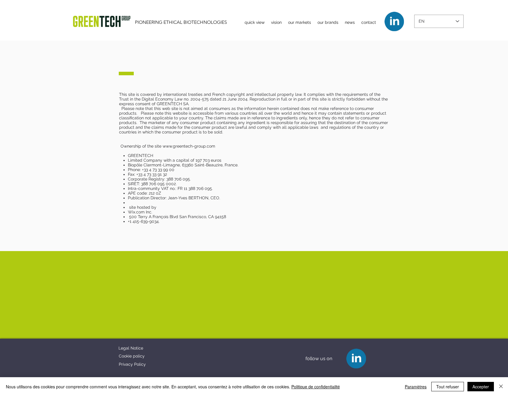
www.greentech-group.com (189, 146)
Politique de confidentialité (315, 387)
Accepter (480, 387)
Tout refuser (447, 387)
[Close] (500, 386)
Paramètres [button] (416, 387)
